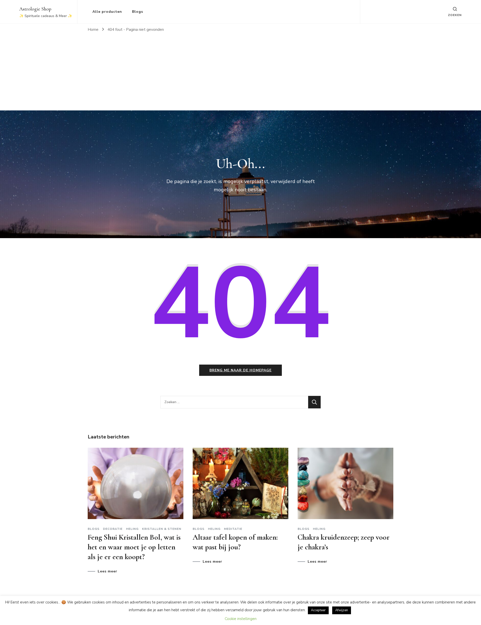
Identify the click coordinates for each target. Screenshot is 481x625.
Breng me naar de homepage (240, 370)
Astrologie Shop (35, 9)
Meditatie (233, 529)
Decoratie (113, 529)
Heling (132, 529)
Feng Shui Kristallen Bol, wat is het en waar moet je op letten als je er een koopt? (134, 547)
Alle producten (107, 11)
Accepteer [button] (318, 610)
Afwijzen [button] (341, 610)
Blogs (137, 11)
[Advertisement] (240, 73)
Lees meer (107, 571)
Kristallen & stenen (161, 529)
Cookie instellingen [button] (241, 618)
